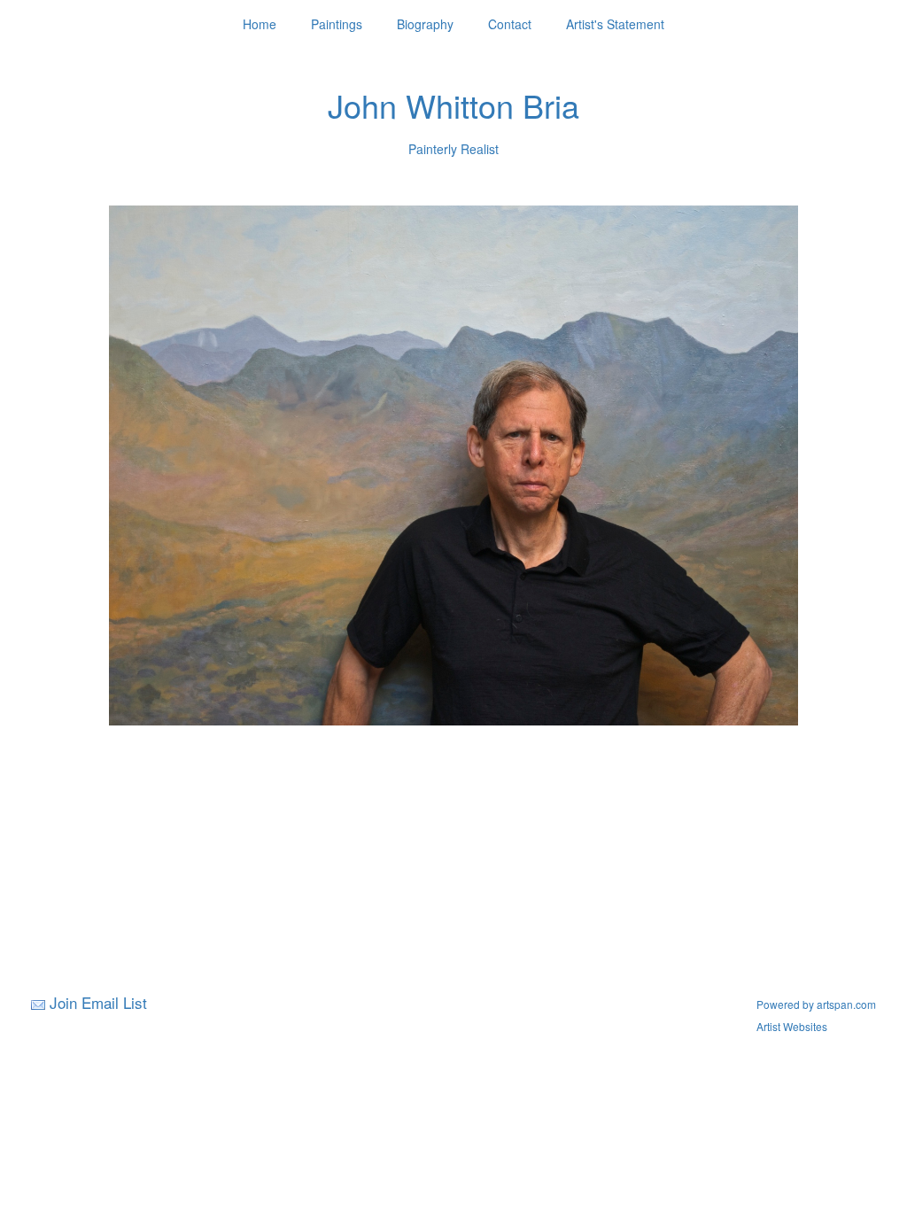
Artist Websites (791, 1026)
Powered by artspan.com (816, 1004)
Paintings (336, 24)
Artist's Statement (615, 24)
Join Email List (98, 1002)
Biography (425, 24)
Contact (509, 24)
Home (259, 24)
